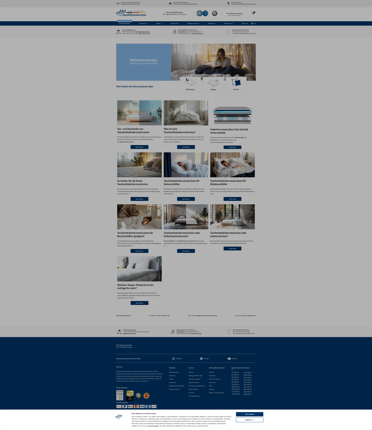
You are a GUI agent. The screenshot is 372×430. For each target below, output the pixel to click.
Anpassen (248, 420)
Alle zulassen (249, 414)
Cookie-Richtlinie (153, 426)
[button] (143, 23)
